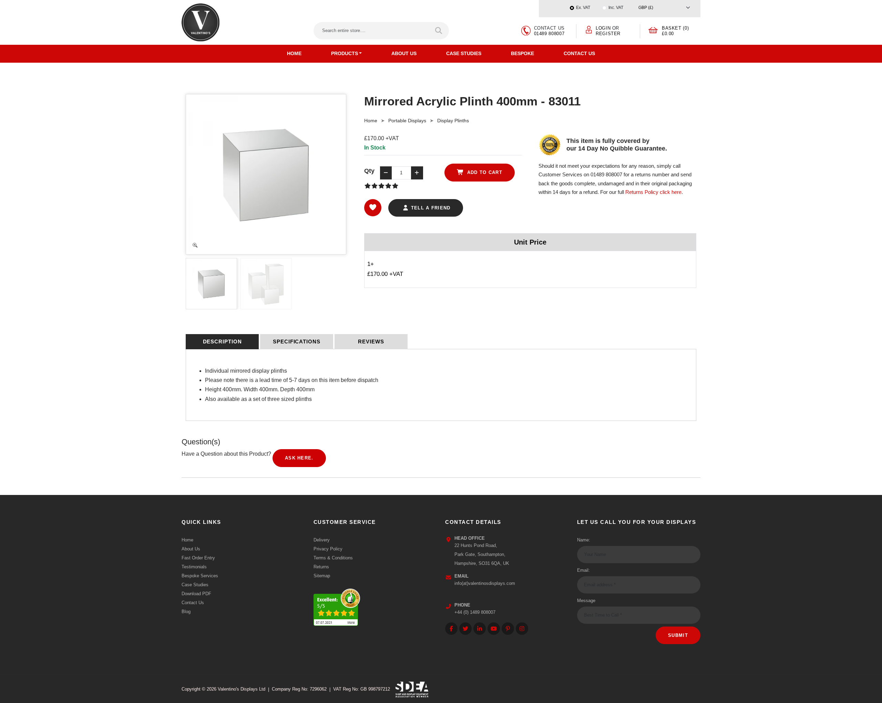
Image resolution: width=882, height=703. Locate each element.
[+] (417, 172)
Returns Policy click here (653, 192)
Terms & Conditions (333, 557)
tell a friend (429, 207)
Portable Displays (407, 120)
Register (608, 33)
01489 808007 (549, 33)
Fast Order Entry (198, 557)
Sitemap (322, 575)
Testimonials (194, 566)
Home (294, 53)
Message (586, 600)
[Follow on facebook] (451, 628)
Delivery (322, 539)
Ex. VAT (583, 7)
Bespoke (522, 53)
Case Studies (463, 53)
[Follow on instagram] (522, 628)
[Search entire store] (439, 30)
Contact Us (579, 53)
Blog (186, 611)
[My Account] (589, 29)
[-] (386, 172)
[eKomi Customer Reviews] (337, 605)
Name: (583, 539)
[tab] (222, 341)
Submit (678, 635)
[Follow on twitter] (465, 628)
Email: (583, 570)
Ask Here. (299, 458)
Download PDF (196, 593)
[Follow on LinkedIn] (479, 628)
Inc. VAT (615, 7)
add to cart (483, 172)
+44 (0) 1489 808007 (474, 612)
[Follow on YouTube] (494, 628)
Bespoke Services (200, 575)
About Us (404, 53)
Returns (321, 566)
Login (603, 28)
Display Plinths (453, 120)
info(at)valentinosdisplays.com (484, 583)
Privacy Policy (328, 548)
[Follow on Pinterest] (508, 628)
